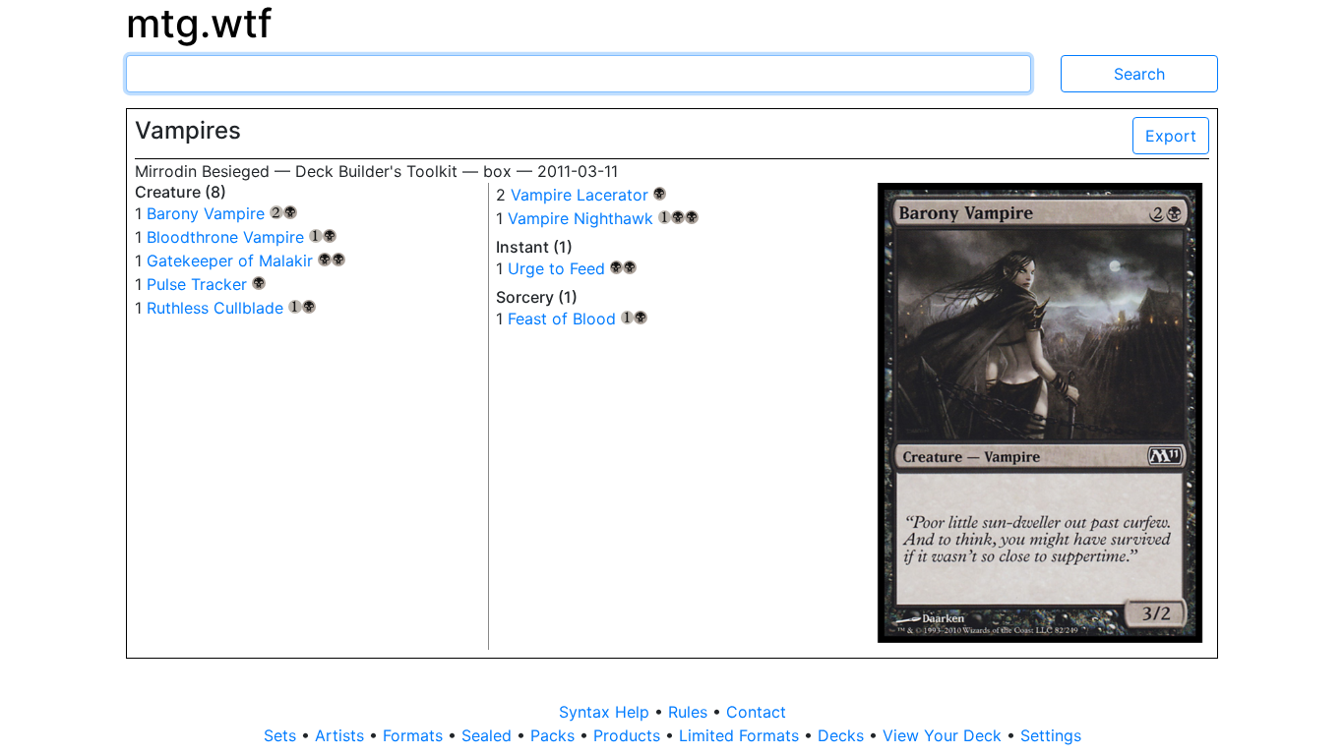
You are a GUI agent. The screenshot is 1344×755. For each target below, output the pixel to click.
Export (1170, 135)
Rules (690, 712)
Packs (555, 735)
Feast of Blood (578, 318)
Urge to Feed (573, 268)
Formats (415, 735)
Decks (843, 735)
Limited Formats (741, 735)
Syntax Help (606, 712)
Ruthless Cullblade (231, 308)
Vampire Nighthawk (603, 218)
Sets (282, 735)
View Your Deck (945, 735)
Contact (756, 712)
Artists (342, 735)
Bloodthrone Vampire (241, 237)
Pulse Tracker (206, 284)
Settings (1050, 735)
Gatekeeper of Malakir (246, 260)
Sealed (489, 735)
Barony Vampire (222, 213)
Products (629, 735)
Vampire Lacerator (589, 194)
